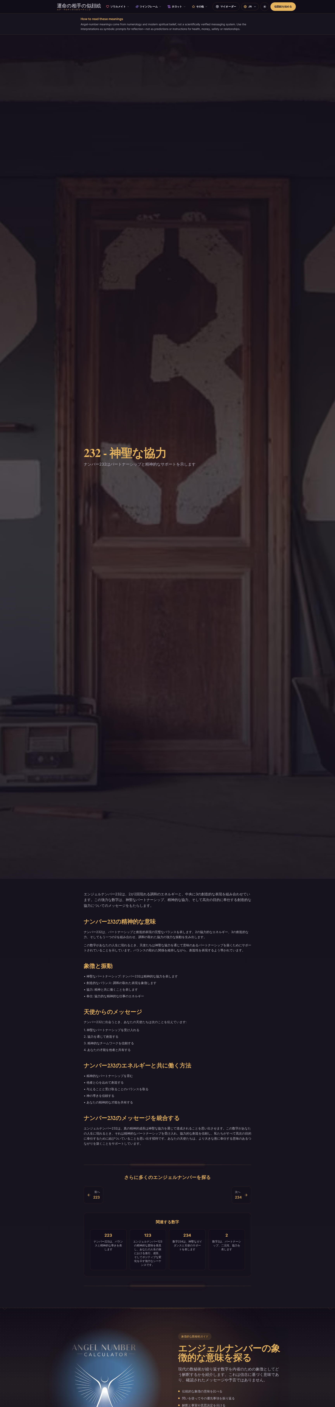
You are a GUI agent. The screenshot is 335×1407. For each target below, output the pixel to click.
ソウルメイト (118, 6)
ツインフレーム (149, 6)
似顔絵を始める (283, 6)
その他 (200, 6)
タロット (177, 6)
